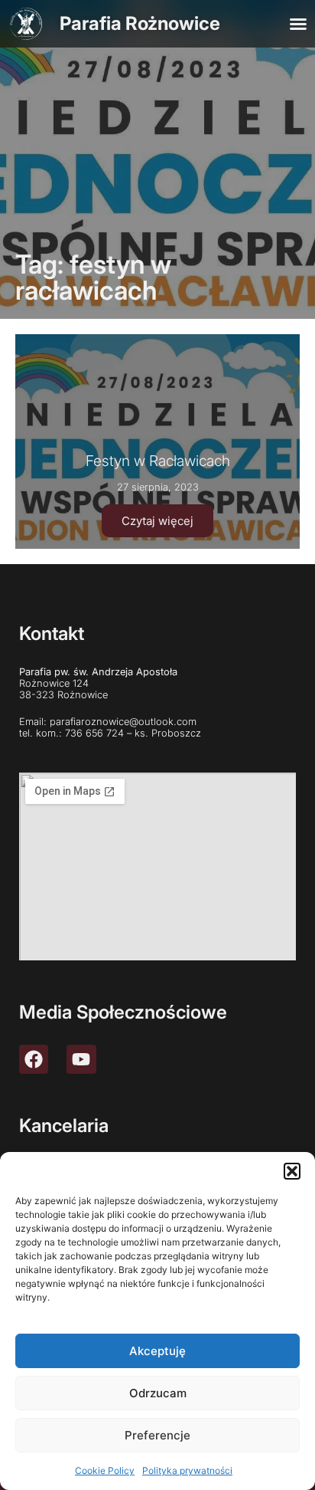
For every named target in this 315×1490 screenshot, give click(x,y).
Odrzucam (158, 1393)
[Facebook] (33, 1059)
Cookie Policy (105, 1470)
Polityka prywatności (187, 1470)
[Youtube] (81, 1059)
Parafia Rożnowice (140, 23)
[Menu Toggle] (298, 24)
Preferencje (157, 1435)
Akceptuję (157, 1351)
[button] (292, 1171)
